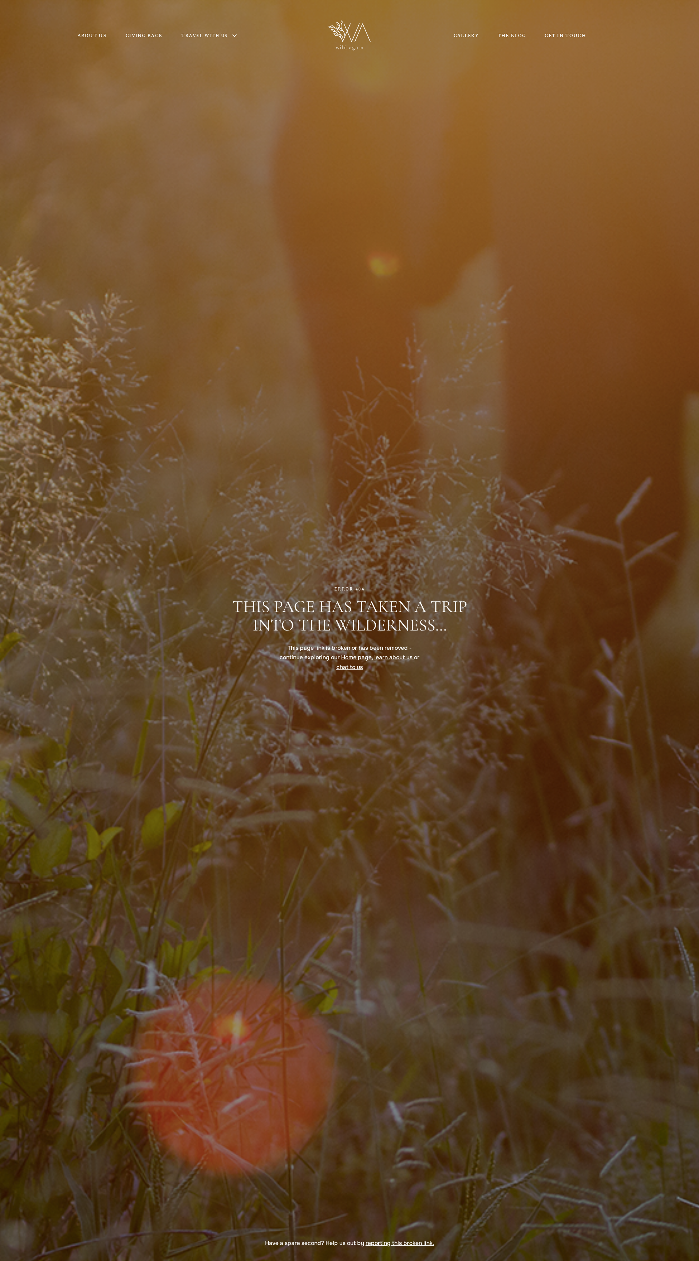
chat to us (349, 667)
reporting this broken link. (400, 1243)
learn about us (394, 657)
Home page (356, 657)
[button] (213, 35)
